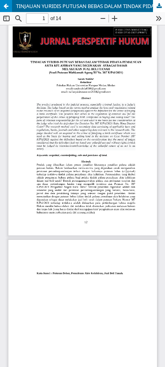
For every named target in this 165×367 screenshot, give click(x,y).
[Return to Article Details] (6, 6)
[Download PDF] (159, 6)
